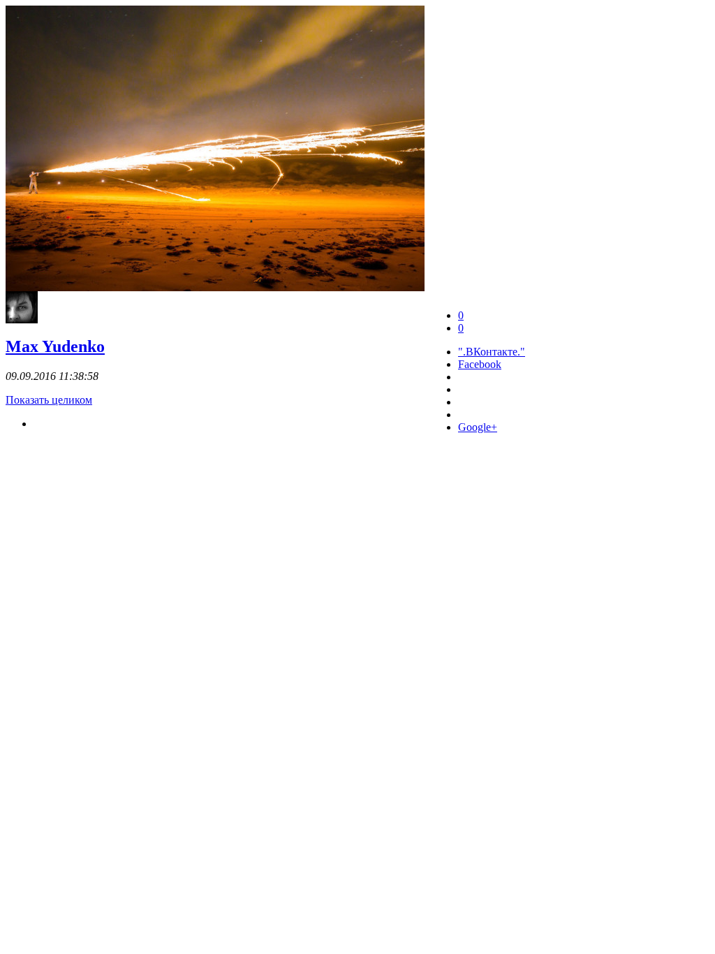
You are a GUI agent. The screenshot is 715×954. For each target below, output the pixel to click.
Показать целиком (49, 400)
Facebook (479, 364)
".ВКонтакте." (491, 352)
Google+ (477, 427)
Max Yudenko (55, 346)
